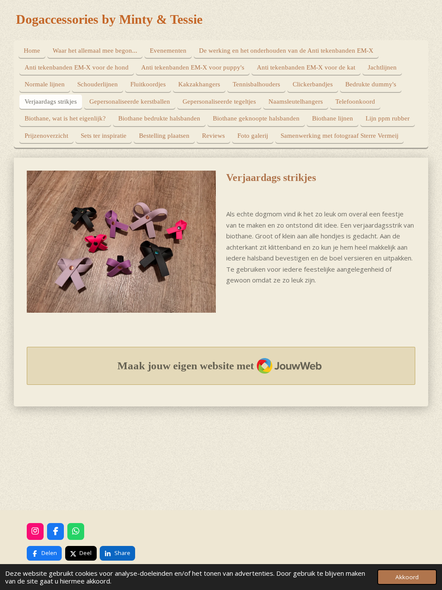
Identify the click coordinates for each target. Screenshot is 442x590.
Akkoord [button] (407, 577)
